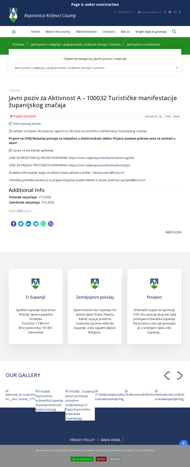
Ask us (125, 32)
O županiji (35, 297)
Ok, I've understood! (82, 458)
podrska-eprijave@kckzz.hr (127, 180)
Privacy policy (82, 440)
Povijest (154, 297)
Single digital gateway (150, 32)
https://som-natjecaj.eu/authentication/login (99, 165)
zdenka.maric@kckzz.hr (108, 173)
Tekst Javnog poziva (26, 124)
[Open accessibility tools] (183, 444)
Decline (101, 458)
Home (35, 32)
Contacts (108, 32)
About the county (57, 32)
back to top (173, 232)
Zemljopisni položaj (95, 297)
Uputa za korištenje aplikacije (32, 150)
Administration (86, 32)
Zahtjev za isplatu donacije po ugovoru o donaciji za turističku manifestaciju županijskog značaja (79, 131)
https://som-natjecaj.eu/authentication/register (102, 158)
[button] (180, 375)
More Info (115, 458)
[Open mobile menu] (12, 31)
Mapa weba (110, 440)
